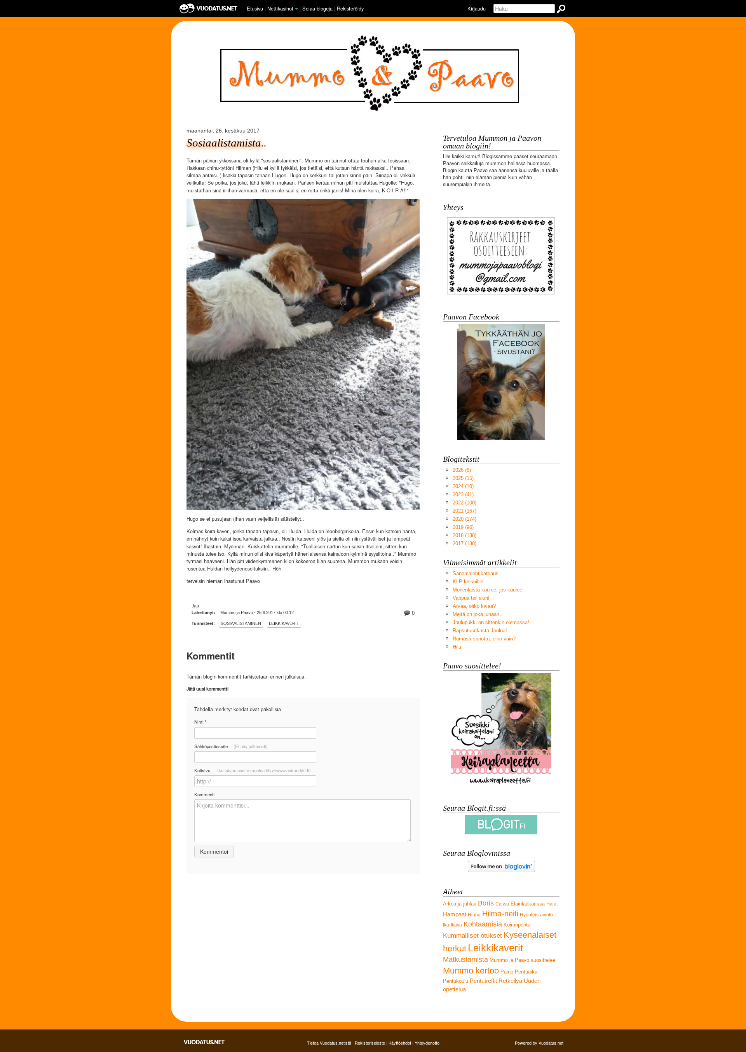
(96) (463, 527)
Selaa (317, 8)
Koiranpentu (517, 925)
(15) (463, 478)
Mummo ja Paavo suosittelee (522, 960)
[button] (296, 9)
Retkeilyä (510, 980)
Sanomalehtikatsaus (475, 573)
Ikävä (456, 925)
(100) (464, 503)
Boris (486, 903)
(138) (464, 535)
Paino (506, 972)
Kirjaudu (476, 8)
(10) (463, 486)
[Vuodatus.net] (204, 1042)
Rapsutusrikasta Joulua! (480, 630)
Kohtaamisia (483, 924)
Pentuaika (526, 972)
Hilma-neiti (500, 913)
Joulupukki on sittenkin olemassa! (491, 622)
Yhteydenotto (427, 1043)
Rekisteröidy (350, 8)
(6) (462, 470)
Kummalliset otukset (472, 935)
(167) (464, 511)
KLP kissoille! (468, 581)
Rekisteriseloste (370, 1043)
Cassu (502, 904)
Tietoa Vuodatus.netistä (329, 1043)
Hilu (457, 647)
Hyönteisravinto (536, 914)
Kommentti (205, 794)
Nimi (200, 722)
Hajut (552, 904)
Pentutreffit (483, 980)
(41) (463, 494)
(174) (464, 519)
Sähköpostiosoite (231, 746)
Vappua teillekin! (471, 598)
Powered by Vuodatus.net (539, 1043)
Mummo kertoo (471, 970)
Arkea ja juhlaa (459, 904)
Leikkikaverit (284, 623)
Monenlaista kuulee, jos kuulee (487, 590)
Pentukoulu (455, 981)
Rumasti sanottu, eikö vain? (484, 639)
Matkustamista (465, 959)
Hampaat (454, 914)
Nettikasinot (280, 8)
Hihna (474, 914)
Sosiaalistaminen (241, 623)
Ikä (446, 925)
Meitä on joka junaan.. (477, 614)
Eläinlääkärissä (528, 904)
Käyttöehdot (400, 1043)
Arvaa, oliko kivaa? (474, 606)
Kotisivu (252, 770)
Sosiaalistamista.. (226, 143)
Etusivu (255, 8)
